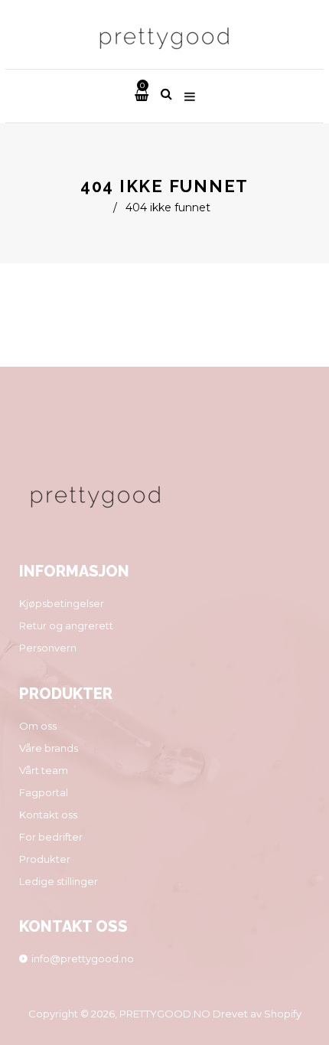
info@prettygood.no (82, 958)
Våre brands (48, 748)
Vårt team (43, 770)
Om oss (38, 726)
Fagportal (43, 792)
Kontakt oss (48, 814)
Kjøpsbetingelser (61, 603)
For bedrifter (51, 837)
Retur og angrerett (66, 625)
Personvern (48, 648)
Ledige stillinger (58, 881)
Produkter (44, 859)
